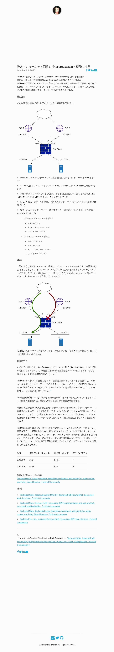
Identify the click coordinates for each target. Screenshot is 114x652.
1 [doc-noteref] (50, 390)
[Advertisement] (57, 40)
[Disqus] (57, 591)
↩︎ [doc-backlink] (29, 545)
